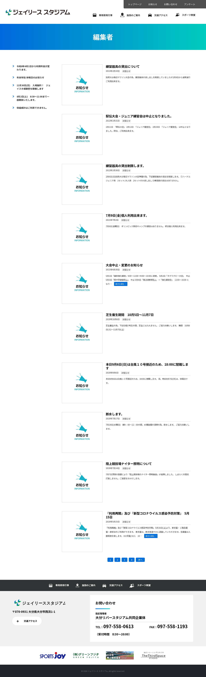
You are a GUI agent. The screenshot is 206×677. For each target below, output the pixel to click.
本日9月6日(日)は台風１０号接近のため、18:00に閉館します (147, 366)
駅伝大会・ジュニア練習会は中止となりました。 (139, 116)
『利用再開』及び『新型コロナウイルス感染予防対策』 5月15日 (147, 515)
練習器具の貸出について (123, 66)
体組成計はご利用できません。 (32, 107)
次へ (140, 559)
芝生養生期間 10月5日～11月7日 (130, 314)
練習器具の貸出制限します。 (126, 165)
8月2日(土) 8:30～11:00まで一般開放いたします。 (33, 98)
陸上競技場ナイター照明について (129, 463)
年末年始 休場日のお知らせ (30, 77)
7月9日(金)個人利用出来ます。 (127, 215)
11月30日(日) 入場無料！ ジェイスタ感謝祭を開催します (33, 87)
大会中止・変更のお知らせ (124, 265)
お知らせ (126, 71)
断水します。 (115, 414)
